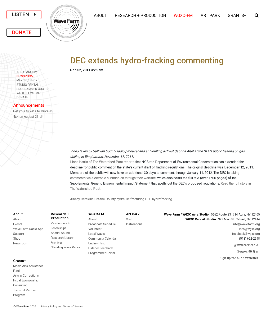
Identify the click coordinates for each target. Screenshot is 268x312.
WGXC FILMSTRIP (28, 93)
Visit (129, 219)
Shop (16, 238)
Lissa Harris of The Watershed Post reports (102, 162)
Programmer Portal (101, 253)
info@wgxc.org (249, 229)
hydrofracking (162, 199)
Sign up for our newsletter (239, 258)
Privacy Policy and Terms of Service (62, 306)
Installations (134, 224)
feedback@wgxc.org (246, 234)
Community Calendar (102, 238)
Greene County (105, 199)
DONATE (23, 32)
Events (17, 224)
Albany (75, 199)
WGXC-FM (184, 15)
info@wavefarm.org (246, 224)
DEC (148, 199)
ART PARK (211, 15)
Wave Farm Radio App (28, 229)
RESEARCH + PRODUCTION (141, 15)
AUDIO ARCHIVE (27, 72)
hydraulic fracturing (130, 199)
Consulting (20, 285)
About (17, 219)
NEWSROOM (25, 76)
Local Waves (97, 234)
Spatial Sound (60, 233)
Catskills (87, 199)
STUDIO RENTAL (27, 85)
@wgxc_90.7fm (247, 251)
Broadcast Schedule (102, 224)
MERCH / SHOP (26, 80)
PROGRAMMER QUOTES (32, 89)
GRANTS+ (237, 15)
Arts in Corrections (26, 275)
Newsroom (20, 243)
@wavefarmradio (246, 245)
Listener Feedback (100, 248)
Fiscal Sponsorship (26, 280)
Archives (57, 242)
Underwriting (96, 243)
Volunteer (95, 229)
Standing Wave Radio (65, 247)
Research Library (62, 238)
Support (18, 234)
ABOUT (101, 15)
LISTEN (23, 14)
